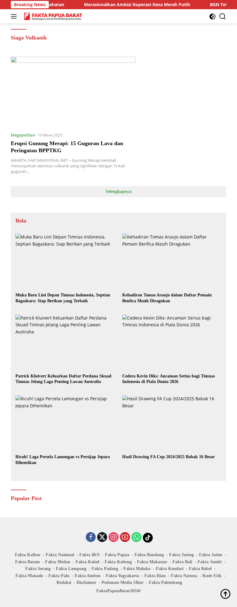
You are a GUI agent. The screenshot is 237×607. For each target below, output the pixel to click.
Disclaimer (86, 582)
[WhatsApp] (136, 537)
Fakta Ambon (88, 575)
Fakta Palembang (165, 582)
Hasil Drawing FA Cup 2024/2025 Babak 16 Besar (168, 456)
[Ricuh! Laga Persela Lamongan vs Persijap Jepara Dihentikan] (65, 423)
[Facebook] (91, 537)
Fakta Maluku (137, 568)
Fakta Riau (155, 575)
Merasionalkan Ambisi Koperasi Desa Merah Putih (130, 4)
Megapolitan (23, 135)
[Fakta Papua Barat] (52, 16)
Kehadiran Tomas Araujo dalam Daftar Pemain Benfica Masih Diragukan (167, 298)
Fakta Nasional (60, 554)
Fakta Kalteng (118, 562)
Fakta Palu (58, 575)
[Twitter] (102, 537)
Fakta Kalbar (27, 554)
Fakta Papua (117, 554)
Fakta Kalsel (87, 562)
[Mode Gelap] (212, 16)
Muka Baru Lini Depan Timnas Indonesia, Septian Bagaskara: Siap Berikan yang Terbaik (62, 298)
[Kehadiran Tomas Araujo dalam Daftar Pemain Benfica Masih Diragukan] (172, 261)
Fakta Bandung (149, 554)
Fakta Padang (105, 568)
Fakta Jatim (210, 554)
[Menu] (15, 16)
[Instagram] (113, 537)
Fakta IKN (89, 554)
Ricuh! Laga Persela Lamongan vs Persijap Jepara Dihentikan (62, 459)
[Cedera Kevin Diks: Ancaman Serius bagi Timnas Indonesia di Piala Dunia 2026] (172, 342)
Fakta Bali (182, 562)
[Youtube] (125, 537)
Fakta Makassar (152, 562)
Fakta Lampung (71, 568)
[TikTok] (148, 538)
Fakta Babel (200, 568)
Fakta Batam (27, 562)
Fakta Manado (29, 575)
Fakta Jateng (181, 554)
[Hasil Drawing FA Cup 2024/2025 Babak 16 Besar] (172, 423)
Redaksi (63, 582)
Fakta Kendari (170, 568)
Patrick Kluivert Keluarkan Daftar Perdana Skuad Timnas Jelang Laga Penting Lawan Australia (63, 379)
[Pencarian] (222, 16)
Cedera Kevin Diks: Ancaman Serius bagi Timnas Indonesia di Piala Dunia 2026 (168, 379)
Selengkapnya (118, 191)
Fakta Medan (57, 562)
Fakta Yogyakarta (122, 575)
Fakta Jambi (210, 562)
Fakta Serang (38, 568)
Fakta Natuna (184, 575)
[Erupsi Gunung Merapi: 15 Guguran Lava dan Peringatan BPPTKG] (73, 92)
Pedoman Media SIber (122, 582)
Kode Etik (212, 575)
